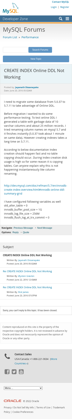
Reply (15, 232)
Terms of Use (43, 407)
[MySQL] (11, 8)
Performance (30, 37)
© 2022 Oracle (31, 401)
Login (54, 6)
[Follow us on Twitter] (14, 373)
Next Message (44, 228)
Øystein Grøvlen (26, 276)
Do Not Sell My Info (23, 407)
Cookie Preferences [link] (22, 412)
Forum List (10, 37)
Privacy (8, 407)
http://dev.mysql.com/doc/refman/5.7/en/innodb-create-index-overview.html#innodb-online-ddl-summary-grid (35, 189)
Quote (26, 232)
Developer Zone (15, 18)
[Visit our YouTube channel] (21, 373)
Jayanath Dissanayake (29, 260)
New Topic (36, 58)
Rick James (23, 292)
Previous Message (23, 228)
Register (64, 6)
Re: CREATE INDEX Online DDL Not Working (27, 271)
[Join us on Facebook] (7, 373)
